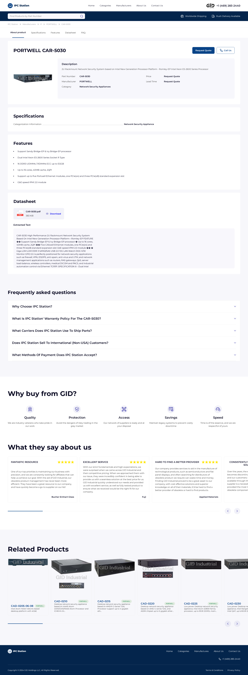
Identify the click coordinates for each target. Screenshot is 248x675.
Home (91, 5)
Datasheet (70, 32)
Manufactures (201, 651)
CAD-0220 (147, 603)
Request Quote (203, 50)
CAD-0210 (60, 601)
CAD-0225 (190, 603)
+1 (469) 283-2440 (228, 5)
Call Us (227, 50)
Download (55, 214)
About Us (141, 5)
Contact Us (157, 5)
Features (55, 32)
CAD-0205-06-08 (22, 605)
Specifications (38, 32)
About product (18, 32)
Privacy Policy (233, 670)
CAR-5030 (65, 24)
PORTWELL (51, 24)
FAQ (83, 32)
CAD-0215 (104, 601)
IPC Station (13, 24)
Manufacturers (123, 5)
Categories (105, 5)
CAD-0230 (234, 603)
